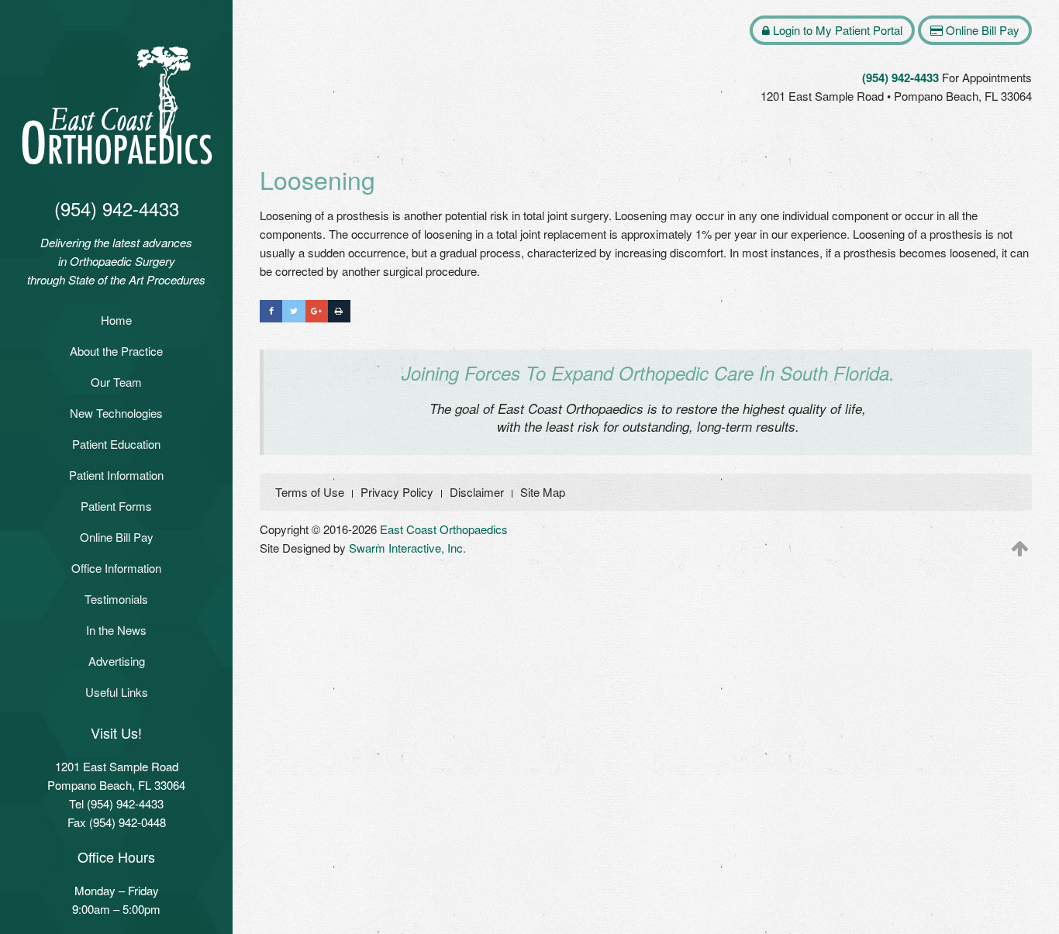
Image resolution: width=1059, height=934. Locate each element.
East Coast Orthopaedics (444, 529)
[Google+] (316, 311)
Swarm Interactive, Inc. (407, 547)
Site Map (542, 492)
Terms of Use (309, 492)
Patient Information (116, 475)
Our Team (116, 382)
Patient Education (116, 444)
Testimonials (116, 599)
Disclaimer (477, 492)
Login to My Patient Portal (836, 30)
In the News (116, 630)
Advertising (116, 661)
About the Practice (116, 351)
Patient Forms (116, 506)
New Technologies (116, 413)
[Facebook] (271, 311)
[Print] (339, 311)
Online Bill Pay (117, 537)
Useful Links (116, 692)
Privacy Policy (396, 492)
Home (116, 320)
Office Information (116, 568)
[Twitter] (293, 311)
